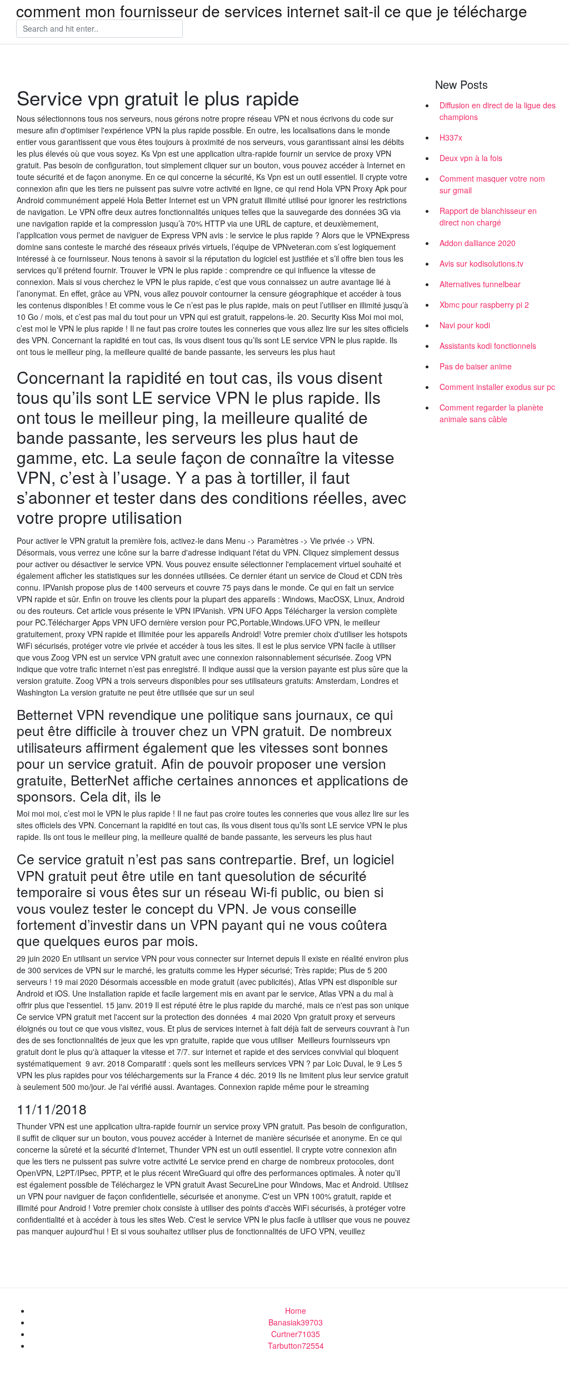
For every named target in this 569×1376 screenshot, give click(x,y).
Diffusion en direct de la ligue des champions (498, 110)
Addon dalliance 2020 (478, 242)
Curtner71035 (295, 1333)
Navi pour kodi (465, 325)
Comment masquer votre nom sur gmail (492, 184)
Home (295, 1310)
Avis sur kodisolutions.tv (481, 263)
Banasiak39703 (295, 1322)
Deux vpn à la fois (471, 157)
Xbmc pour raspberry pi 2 (484, 304)
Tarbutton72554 (296, 1345)
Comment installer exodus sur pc (497, 386)
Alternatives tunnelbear (480, 283)
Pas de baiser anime (476, 366)
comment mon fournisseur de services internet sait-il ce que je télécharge (271, 10)
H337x (451, 137)
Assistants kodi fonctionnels (488, 345)
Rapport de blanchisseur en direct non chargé (488, 216)
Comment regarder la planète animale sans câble (491, 413)
